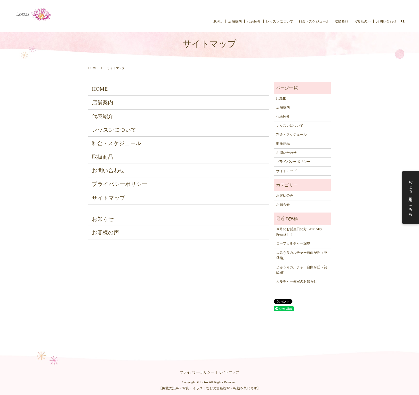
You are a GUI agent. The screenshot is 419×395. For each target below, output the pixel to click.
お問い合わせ (386, 21)
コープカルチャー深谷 (293, 243)
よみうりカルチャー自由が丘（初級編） (301, 269)
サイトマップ (108, 198)
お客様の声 (362, 21)
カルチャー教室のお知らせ (296, 281)
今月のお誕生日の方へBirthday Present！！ (300, 231)
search (402, 21)
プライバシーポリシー (119, 184)
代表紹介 (254, 21)
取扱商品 (341, 21)
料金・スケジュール (314, 21)
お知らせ (103, 219)
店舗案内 (235, 21)
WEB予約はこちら (411, 198)
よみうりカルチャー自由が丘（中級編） (301, 255)
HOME (218, 21)
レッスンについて (279, 21)
